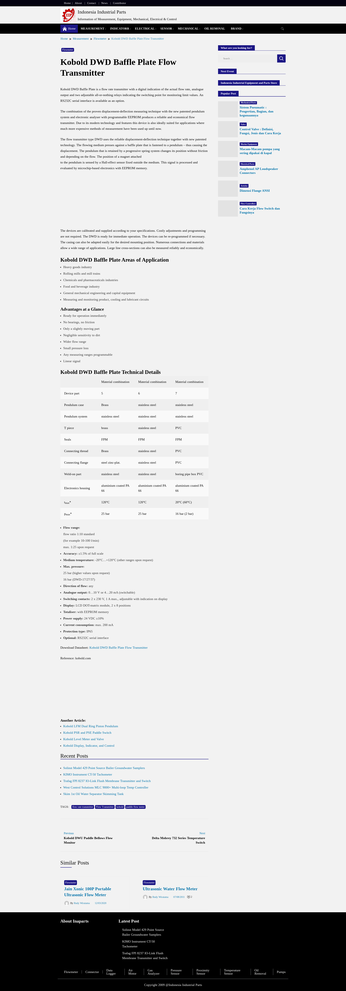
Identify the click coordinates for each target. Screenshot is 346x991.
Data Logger (111, 971)
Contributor (119, 3)
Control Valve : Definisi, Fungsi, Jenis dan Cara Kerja (260, 131)
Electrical (145, 28)
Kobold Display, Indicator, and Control (88, 745)
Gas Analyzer (153, 971)
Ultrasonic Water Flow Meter (170, 888)
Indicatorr (119, 28)
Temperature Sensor (232, 971)
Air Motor (132, 971)
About (78, 3)
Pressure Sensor (176, 971)
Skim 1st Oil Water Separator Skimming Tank (93, 794)
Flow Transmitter (105, 807)
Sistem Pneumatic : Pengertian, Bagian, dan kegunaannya (256, 111)
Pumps (281, 972)
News (104, 3)
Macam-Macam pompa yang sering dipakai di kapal (260, 151)
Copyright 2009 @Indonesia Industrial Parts (173, 985)
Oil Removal (214, 28)
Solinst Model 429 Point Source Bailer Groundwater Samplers (104, 768)
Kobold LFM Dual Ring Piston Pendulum (90, 726)
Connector (92, 972)
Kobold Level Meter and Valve (83, 739)
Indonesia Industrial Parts (102, 12)
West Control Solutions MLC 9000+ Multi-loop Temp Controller (105, 787)
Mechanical (188, 28)
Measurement (92, 28)
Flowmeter (67, 49)
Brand (236, 28)
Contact (91, 3)
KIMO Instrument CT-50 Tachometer (87, 774)
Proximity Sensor (202, 971)
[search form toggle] (282, 28)
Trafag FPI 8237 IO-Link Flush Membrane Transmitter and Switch (107, 781)
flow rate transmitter (82, 807)
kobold (119, 807)
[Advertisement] (134, 201)
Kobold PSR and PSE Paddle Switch (87, 732)
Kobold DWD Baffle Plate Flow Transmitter (118, 647)
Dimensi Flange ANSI (255, 190)
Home (67, 3)
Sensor (166, 28)
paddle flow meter (135, 807)
